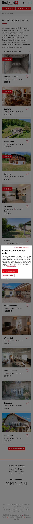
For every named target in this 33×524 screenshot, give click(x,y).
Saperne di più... (11, 266)
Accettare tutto (10, 271)
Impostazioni (8, 275)
